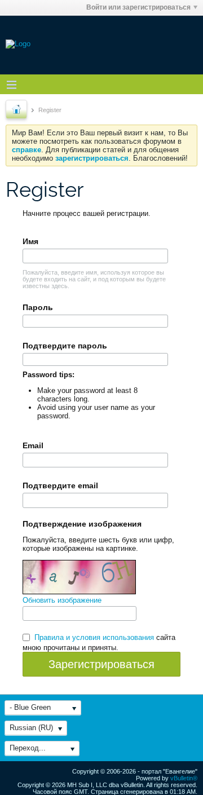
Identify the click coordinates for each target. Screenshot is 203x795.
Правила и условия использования (94, 637)
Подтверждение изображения (82, 523)
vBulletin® (183, 778)
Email (33, 445)
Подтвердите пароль (65, 345)
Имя (30, 241)
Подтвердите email (60, 485)
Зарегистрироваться (101, 664)
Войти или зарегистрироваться (138, 7)
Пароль (38, 307)
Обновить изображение (62, 600)
